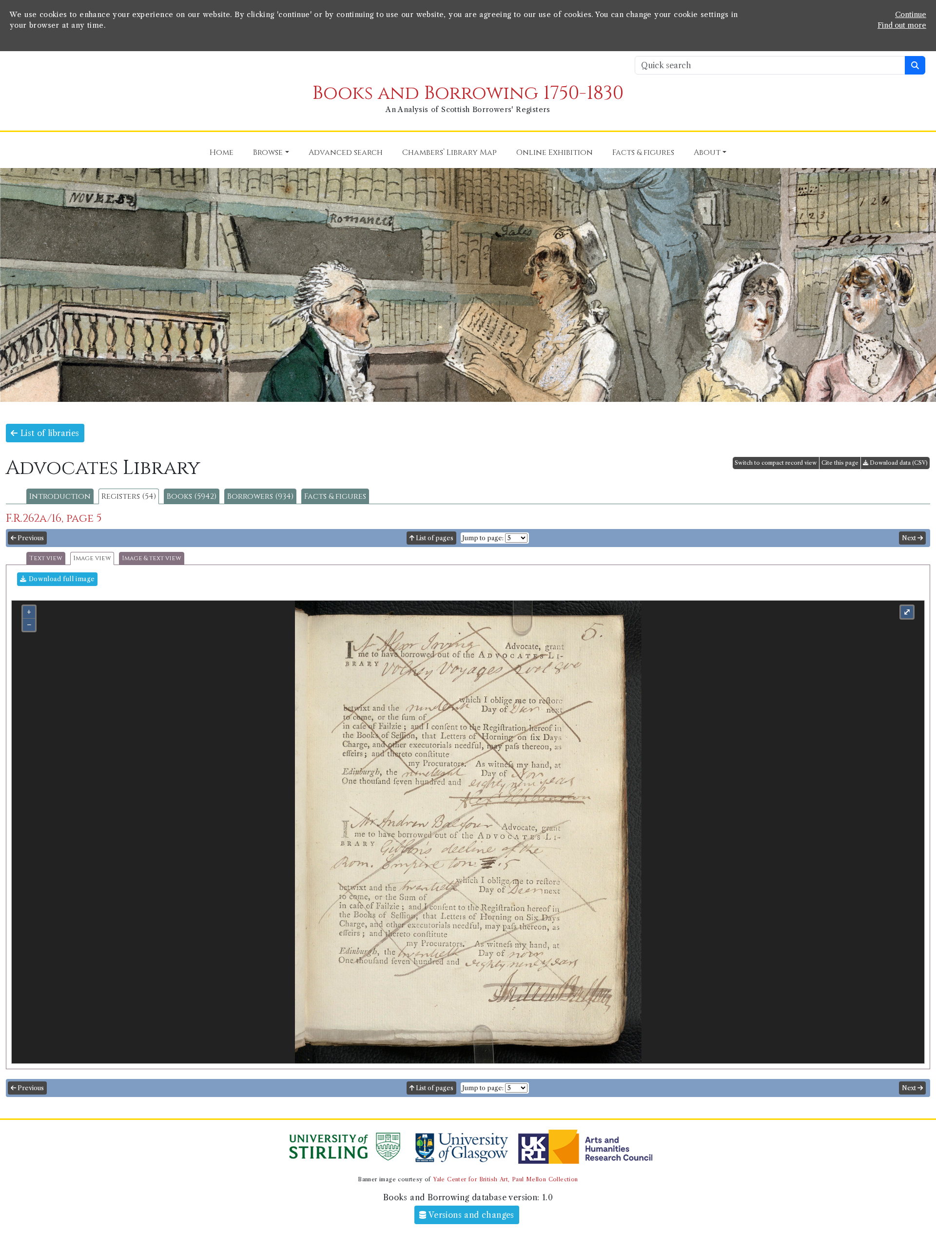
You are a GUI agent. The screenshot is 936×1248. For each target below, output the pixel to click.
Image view (92, 558)
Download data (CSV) (898, 462)
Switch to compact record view (776, 462)
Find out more (902, 25)
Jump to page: (483, 538)
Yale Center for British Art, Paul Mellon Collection (505, 1179)
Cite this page (839, 462)
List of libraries (48, 433)
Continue (910, 14)
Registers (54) (128, 496)
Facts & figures (335, 496)
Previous (30, 538)
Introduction (60, 496)
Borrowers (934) (260, 496)
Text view (45, 558)
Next (909, 538)
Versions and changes (470, 1215)
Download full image (60, 579)
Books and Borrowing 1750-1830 (468, 93)
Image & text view (151, 558)
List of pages (433, 538)
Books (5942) (191, 496)
